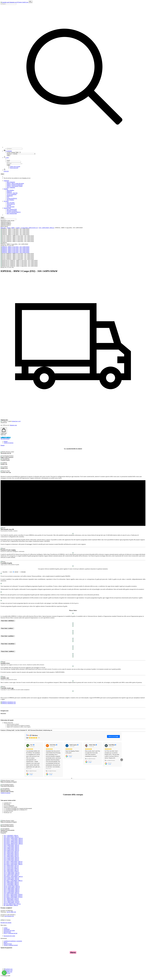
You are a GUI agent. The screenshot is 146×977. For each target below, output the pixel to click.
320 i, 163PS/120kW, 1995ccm (11, 853)
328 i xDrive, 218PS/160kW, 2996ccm (13, 864)
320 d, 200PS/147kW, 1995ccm (11, 850)
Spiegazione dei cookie (9, 930)
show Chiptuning (11, 182)
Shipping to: (10, 153)
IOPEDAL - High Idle (12, 193)
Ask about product (5, 438)
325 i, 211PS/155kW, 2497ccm (11, 867)
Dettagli (5, 441)
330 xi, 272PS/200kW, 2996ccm (11, 890)
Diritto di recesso (8, 943)
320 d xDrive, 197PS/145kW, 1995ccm (13, 842)
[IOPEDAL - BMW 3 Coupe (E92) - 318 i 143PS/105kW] (15, 247)
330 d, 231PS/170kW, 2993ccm (11, 878)
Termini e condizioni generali (11, 945)
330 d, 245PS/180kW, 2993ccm (11, 879)
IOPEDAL (9, 191)
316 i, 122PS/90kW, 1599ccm (11, 835)
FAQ (8, 197)
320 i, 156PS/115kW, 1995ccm (11, 852)
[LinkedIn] (8, 971)
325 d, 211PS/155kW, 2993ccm (11, 860)
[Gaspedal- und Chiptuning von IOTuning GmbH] (15, 2)
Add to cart (3, 433)
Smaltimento (7, 929)
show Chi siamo (10, 202)
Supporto (9, 205)
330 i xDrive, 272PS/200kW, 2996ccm (13, 880)
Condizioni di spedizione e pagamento (13, 941)
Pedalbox (6, 189)
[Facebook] (8, 969)
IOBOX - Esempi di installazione (15, 184)
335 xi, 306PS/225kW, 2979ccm (11, 901)
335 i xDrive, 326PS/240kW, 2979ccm (13, 897)
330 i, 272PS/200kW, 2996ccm (11, 883)
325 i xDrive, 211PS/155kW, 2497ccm (13, 863)
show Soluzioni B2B (12, 209)
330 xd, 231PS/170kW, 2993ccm (12, 886)
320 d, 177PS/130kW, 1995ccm (11, 846)
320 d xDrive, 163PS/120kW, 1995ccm (13, 838)
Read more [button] (28, 768)
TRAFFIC (5, 572)
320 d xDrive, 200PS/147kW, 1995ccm (13, 843)
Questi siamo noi (11, 204)
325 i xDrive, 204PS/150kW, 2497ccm (13, 861)
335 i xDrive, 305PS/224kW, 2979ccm (13, 894)
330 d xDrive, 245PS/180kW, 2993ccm (13, 876)
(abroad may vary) (16, 421)
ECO (11, 572)
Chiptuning (6, 180)
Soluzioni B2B (7, 208)
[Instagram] (8, 970)
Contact (5, 927)
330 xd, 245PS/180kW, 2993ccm (12, 887)
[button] (24, 759)
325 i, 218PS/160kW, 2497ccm (11, 869)
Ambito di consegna (8, 442)
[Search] (74, 147)
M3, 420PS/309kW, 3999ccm (11, 905)
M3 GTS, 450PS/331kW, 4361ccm (12, 904)
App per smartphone (12, 194)
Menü (2, 174)
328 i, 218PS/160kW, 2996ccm (11, 871)
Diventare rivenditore (12, 210)
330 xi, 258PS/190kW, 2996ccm (11, 889)
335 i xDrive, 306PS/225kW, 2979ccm (13, 895)
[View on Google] (27, 745)
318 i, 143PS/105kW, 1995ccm (11, 837)
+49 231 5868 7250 (11, 912)
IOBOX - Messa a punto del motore (15, 183)
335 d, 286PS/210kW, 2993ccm (11, 893)
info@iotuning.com (9, 916)
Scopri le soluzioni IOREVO (14, 212)
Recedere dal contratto (6, 922)
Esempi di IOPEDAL (12, 198)
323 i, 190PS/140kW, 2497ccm (11, 856)
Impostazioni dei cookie (9, 935)
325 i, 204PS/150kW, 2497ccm (11, 865)
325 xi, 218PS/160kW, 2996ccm (11, 873)
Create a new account (15, 166)
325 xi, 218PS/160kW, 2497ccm (11, 872)
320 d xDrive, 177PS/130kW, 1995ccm (13, 839)
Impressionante (7, 932)
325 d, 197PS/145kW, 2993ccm (11, 857)
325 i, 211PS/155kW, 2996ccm (11, 868)
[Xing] (7, 973)
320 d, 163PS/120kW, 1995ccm (11, 845)
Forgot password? (14, 167)
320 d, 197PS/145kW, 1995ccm (11, 849)
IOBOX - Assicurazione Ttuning (14, 186)
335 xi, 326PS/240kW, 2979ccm (11, 902)
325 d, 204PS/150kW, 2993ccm (11, 858)
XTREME (23, 572)
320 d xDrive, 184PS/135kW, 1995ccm (13, 841)
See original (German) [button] (32, 770)
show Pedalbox (10, 190)
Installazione (10, 195)
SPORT (16, 572)
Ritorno (5, 942)
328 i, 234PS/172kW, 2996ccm (11, 875)
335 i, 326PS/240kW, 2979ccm (11, 899)
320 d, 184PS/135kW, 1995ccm (11, 847)
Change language (11, 152)
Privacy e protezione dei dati (10, 933)
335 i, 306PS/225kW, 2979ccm (11, 898)
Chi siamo (6, 201)
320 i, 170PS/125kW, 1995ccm (11, 854)
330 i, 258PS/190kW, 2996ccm (11, 882)
